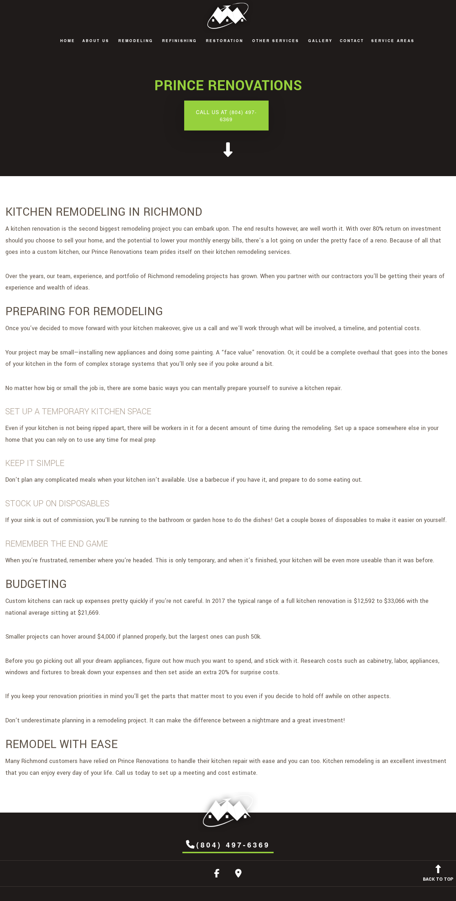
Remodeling (135, 40)
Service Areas (393, 40)
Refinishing (179, 40)
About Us (95, 40)
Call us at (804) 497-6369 (226, 115)
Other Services (275, 40)
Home (67, 40)
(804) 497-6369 (233, 844)
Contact (352, 40)
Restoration (224, 40)
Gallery (320, 40)
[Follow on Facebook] (217, 875)
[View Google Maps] (238, 875)
